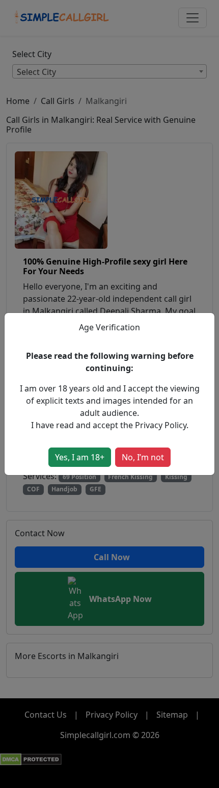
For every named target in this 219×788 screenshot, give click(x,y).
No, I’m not (143, 457)
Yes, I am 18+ (79, 457)
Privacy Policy (160, 425)
